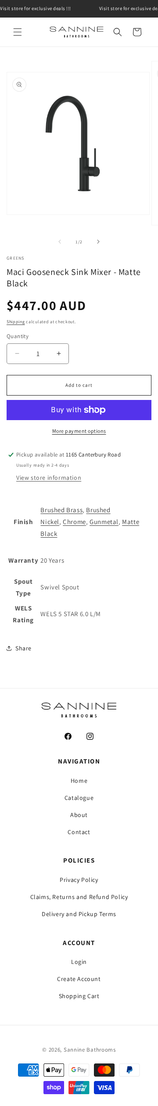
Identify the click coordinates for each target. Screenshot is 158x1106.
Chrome (74, 521)
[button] (17, 32)
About (79, 815)
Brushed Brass (61, 510)
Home (79, 781)
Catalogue (79, 798)
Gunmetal (104, 521)
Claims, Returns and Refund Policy (79, 897)
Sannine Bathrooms (90, 1049)
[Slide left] (59, 241)
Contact (79, 832)
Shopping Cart (79, 996)
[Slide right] (98, 241)
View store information (48, 478)
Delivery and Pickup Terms (79, 914)
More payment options (79, 431)
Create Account (79, 979)
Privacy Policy (79, 880)
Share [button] (23, 648)
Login (79, 962)
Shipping (16, 322)
